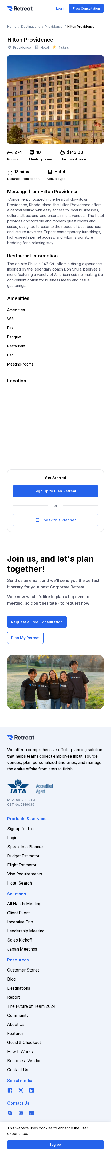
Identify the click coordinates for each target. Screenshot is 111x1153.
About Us (16, 1024)
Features (15, 1033)
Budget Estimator (23, 855)
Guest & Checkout (24, 1042)
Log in (60, 8)
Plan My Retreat (25, 638)
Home (12, 26)
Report (13, 997)
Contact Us (17, 1069)
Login (12, 837)
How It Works (20, 1051)
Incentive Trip (20, 922)
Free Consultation (86, 8)
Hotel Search (19, 883)
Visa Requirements (24, 874)
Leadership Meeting (25, 931)
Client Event (18, 912)
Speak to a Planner (55, 520)
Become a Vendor (24, 1060)
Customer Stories (23, 970)
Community (18, 1015)
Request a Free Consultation (37, 622)
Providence (54, 26)
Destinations (30, 26)
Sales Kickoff (19, 940)
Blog (11, 979)
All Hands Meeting (24, 903)
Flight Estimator (21, 865)
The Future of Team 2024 (31, 1006)
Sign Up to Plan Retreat (55, 491)
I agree (55, 1145)
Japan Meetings (22, 949)
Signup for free (21, 828)
